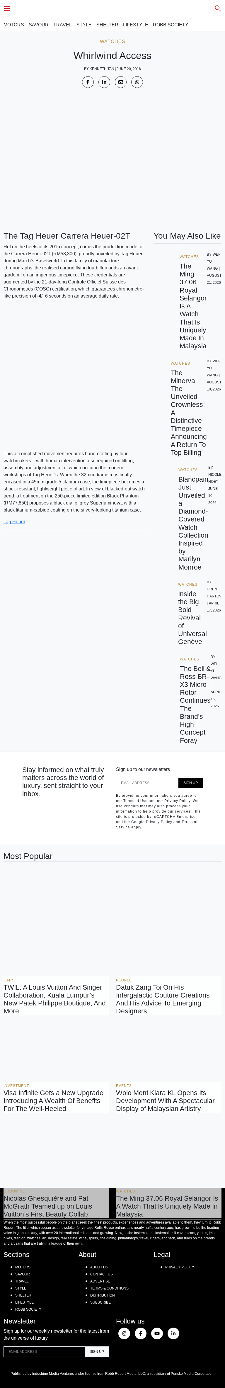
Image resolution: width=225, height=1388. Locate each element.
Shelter (107, 24)
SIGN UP (190, 783)
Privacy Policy (179, 1267)
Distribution (102, 1295)
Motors (14, 24)
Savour (39, 24)
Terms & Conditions (109, 1288)
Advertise (100, 1281)
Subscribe (100, 1302)
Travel (62, 24)
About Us (99, 1267)
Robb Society (170, 24)
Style (84, 24)
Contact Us (101, 1274)
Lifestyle (135, 24)
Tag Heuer (14, 521)
